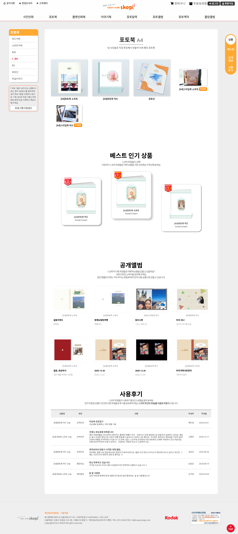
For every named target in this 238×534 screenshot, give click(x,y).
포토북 (53, 17)
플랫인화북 (78, 17)
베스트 (230, 49)
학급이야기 (17, 78)
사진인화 (28, 17)
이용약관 (64, 513)
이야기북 (106, 17)
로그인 (214, 3)
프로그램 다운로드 (23, 108)
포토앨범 (158, 17)
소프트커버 (17, 45)
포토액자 (184, 17)
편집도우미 (26, 3)
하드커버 (16, 39)
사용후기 (230, 69)
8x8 (14, 52)
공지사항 (10, 3)
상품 (230, 39)
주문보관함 (200, 3)
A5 (13, 65)
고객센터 (43, 3)
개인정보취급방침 (52, 513)
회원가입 (228, 3)
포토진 (15, 72)
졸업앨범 (209, 17)
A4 (16, 58)
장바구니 (179, 3)
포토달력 (132, 17)
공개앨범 (230, 59)
